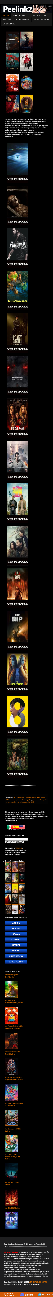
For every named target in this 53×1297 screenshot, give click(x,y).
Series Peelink (16, 962)
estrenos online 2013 (33, 797)
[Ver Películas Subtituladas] (22, 830)
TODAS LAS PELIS (41, 20)
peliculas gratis (26, 800)
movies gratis (15, 800)
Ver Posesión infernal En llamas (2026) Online (14, 1027)
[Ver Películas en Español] (16, 830)
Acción (16, 923)
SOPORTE (7, 20)
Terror (16, 951)
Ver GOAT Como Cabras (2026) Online (14, 1104)
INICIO (6, 15)
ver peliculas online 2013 (25, 802)
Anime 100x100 (16, 956)
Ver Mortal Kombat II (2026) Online (12, 1053)
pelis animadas (37, 800)
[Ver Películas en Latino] (10, 830)
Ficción (16, 928)
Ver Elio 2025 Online (12, 1208)
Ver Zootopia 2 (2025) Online (13, 1130)
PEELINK (18, 848)
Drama (16, 934)
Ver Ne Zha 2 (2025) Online (12, 1184)
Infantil (16, 945)
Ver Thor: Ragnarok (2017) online (12, 976)
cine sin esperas (19, 797)
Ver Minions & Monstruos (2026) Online (14, 1002)
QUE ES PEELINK (22, 20)
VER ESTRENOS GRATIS (38, 1282)
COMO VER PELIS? (39, 15)
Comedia (16, 940)
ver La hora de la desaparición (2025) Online (12, 1157)
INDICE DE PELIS (19, 15)
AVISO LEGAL (9, 24)
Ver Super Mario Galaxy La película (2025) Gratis (14, 1079)
